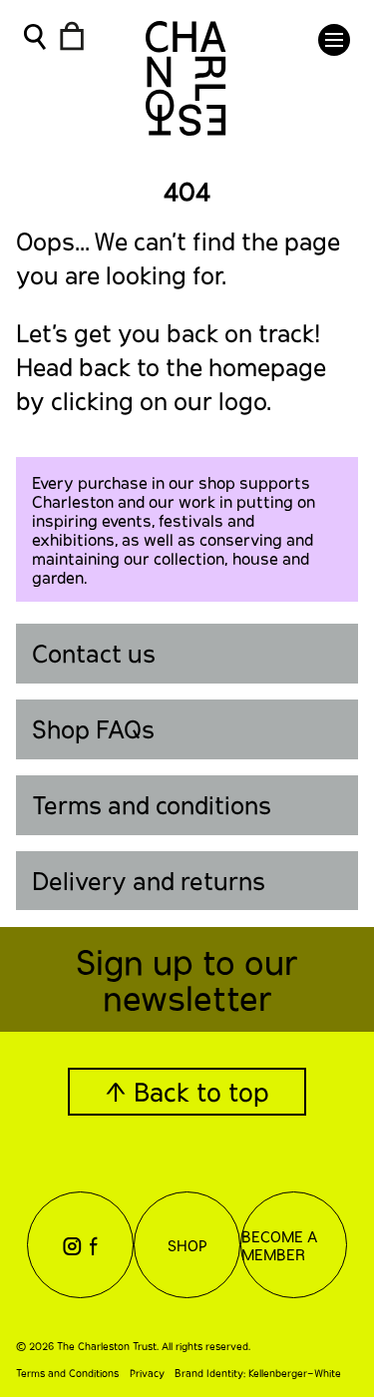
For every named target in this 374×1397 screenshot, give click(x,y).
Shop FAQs (93, 728)
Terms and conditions (151, 804)
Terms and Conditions (67, 1373)
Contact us (94, 653)
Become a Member (279, 1245)
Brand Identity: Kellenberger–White (258, 1373)
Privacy (147, 1373)
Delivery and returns (148, 880)
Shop (187, 1245)
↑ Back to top (187, 1091)
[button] (334, 40)
